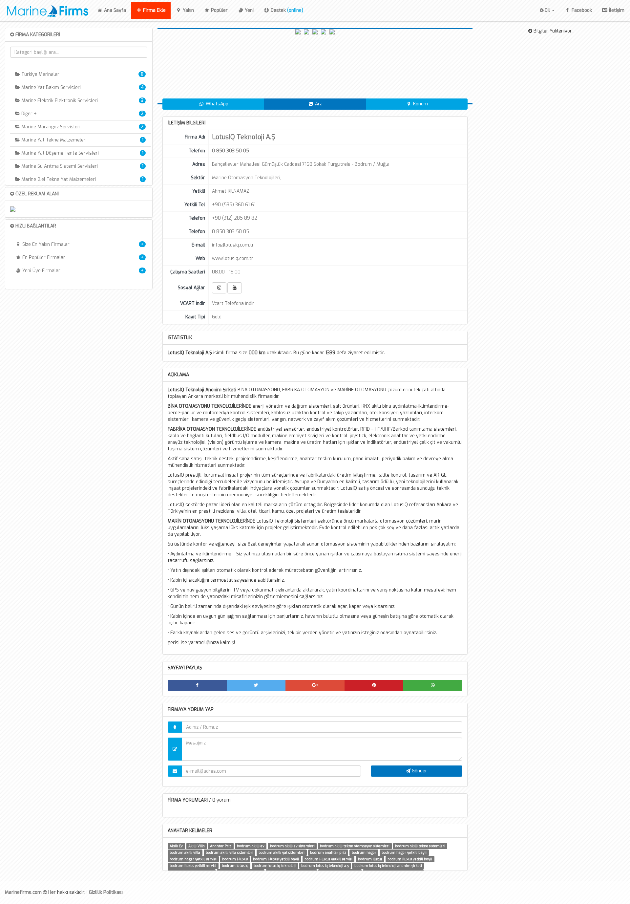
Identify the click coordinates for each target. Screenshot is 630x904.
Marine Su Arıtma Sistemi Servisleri (59, 166)
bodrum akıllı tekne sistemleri (420, 846)
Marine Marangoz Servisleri (50, 127)
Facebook (581, 10)
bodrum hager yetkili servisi (193, 859)
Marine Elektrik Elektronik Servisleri (59, 100)
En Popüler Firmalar (43, 257)
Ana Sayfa (117, 10)
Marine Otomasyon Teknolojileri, (246, 178)
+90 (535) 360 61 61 (234, 205)
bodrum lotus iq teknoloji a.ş (325, 865)
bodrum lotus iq (235, 865)
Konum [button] (420, 104)
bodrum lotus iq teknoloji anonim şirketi (388, 865)
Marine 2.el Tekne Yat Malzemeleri (58, 179)
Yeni (248, 10)
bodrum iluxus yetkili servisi (193, 865)
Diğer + (28, 114)
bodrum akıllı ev (250, 846)
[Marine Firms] (45, 10)
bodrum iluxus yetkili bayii (410, 859)
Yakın (187, 10)
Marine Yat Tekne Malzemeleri (53, 140)
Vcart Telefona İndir (233, 303)
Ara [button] (318, 104)
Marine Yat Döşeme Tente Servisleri (59, 153)
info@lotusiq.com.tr (233, 245)
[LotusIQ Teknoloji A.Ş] (306, 66)
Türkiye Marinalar (39, 74)
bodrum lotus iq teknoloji (275, 865)
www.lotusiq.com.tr (232, 258)
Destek (286, 10)
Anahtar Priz (220, 846)
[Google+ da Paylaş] (315, 685)
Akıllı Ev (176, 846)
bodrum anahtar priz (328, 852)
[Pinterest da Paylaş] (374, 685)
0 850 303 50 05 (230, 231)
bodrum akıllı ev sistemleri (292, 846)
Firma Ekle (154, 10)
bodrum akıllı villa (185, 852)
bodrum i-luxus (235, 859)
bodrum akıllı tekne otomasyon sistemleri (354, 846)
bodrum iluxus (370, 859)
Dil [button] (548, 10)
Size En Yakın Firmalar (45, 244)
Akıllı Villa (196, 846)
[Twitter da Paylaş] (256, 685)
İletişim (616, 10)
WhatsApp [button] (216, 104)
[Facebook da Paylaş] (197, 685)
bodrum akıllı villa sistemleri (229, 852)
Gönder (418, 771)
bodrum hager (364, 852)
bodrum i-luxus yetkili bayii (276, 859)
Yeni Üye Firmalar (40, 271)
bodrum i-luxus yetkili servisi (328, 859)
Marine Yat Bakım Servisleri (50, 87)
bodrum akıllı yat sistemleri (281, 852)
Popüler (219, 10)
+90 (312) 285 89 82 (234, 218)
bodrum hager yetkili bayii (404, 852)
